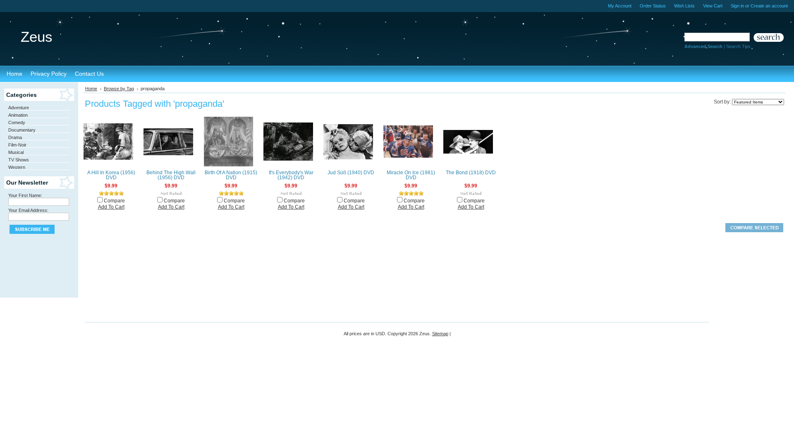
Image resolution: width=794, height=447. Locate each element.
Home (91, 88)
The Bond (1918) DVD (471, 172)
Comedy (16, 122)
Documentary (22, 129)
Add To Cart (111, 206)
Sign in (737, 5)
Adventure (18, 107)
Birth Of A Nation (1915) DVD (231, 175)
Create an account (769, 5)
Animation (18, 115)
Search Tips (738, 46)
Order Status (653, 5)
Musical (16, 152)
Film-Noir (17, 144)
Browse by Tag (119, 88)
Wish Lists (684, 5)
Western (16, 167)
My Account (619, 5)
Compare (114, 200)
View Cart (712, 5)
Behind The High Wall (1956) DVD (171, 175)
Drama (15, 137)
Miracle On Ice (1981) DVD (411, 175)
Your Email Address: (28, 210)
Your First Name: (25, 195)
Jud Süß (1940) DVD (351, 172)
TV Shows (18, 159)
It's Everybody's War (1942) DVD (291, 175)
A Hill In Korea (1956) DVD (111, 175)
